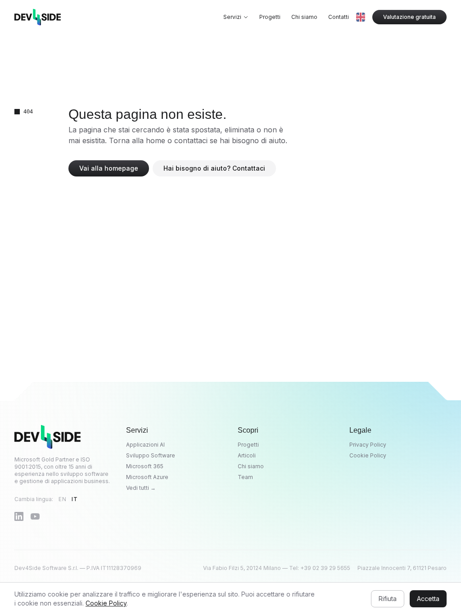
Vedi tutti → (141, 487)
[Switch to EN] (360, 17)
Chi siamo (304, 17)
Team (245, 477)
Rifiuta (388, 598)
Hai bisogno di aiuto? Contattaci (214, 168)
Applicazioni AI (145, 444)
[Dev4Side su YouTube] (35, 516)
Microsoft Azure (147, 477)
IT (74, 499)
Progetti (269, 17)
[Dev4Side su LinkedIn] (18, 516)
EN (62, 499)
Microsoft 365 (144, 466)
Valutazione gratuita (409, 17)
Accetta (428, 598)
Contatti (338, 17)
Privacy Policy (367, 444)
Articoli (247, 455)
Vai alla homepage (108, 168)
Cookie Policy (367, 455)
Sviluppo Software (150, 455)
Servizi (232, 17)
